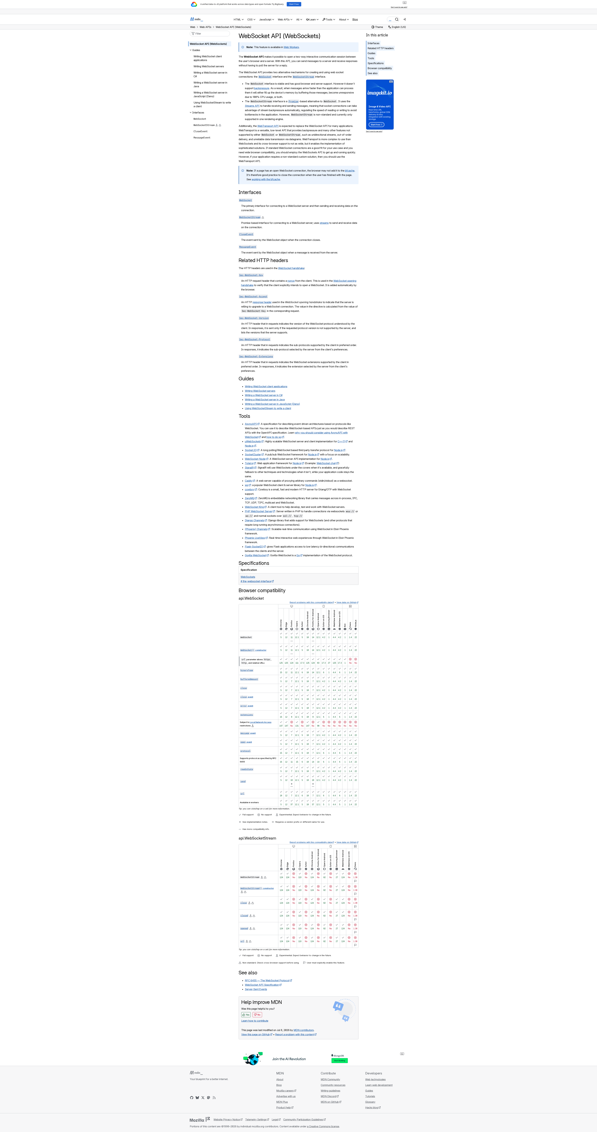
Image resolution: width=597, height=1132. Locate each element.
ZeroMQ (249, 498)
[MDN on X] (203, 1098)
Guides (371, 53)
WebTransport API (268, 126)
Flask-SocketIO (254, 546)
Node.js (249, 445)
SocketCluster (253, 454)
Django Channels (254, 520)
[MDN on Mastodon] (208, 1098)
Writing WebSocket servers (260, 390)
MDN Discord (328, 1096)
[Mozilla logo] (200, 1119)
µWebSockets (253, 441)
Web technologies (375, 1079)
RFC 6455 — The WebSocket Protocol (267, 980)
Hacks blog (371, 1107)
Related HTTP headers (381, 48)
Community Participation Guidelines (303, 1119)
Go (298, 555)
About (279, 1079)
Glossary (370, 1101)
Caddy (248, 480)
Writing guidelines (330, 1090)
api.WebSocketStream (257, 838)
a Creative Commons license (323, 1126)
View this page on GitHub (255, 1034)
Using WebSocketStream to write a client (268, 408)
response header (262, 302)
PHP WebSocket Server (258, 511)
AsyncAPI (251, 423)
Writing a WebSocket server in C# (264, 395)
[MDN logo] (196, 1073)
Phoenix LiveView (255, 537)
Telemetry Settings (255, 1119)
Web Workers (291, 47)
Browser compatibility (380, 68)
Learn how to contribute (254, 1020)
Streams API (252, 105)
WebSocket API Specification (262, 984)
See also (373, 73)
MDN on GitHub (330, 1101)
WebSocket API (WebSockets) (208, 43)
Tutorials (370, 1096)
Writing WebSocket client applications (266, 386)
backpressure (261, 88)
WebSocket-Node (255, 458)
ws (246, 485)
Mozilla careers (285, 1090)
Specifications (376, 63)
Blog (355, 19)
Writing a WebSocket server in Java (265, 399)
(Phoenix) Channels (256, 529)
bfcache (349, 170)
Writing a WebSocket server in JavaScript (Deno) (272, 403)
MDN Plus (282, 1101)
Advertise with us (286, 1096)
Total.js (249, 463)
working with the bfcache (266, 179)
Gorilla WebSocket (255, 555)
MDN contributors (304, 1030)
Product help (283, 1107)
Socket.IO (251, 450)
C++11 (341, 441)
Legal (275, 1119)
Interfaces (373, 43)
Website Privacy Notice (227, 1119)
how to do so (273, 437)
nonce (291, 280)
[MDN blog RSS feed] (214, 1098)
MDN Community (330, 1079)
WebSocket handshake (291, 268)
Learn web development (379, 1085)
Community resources (333, 1085)
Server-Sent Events (256, 989)
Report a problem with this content (294, 1034)
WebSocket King (254, 506)
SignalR (249, 467)
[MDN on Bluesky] (197, 1098)
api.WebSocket (251, 598)
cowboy (249, 489)
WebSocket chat (326, 463)
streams (324, 222)
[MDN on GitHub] (192, 1098)
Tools (371, 58)
